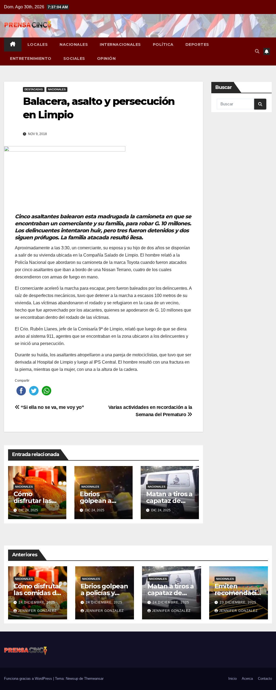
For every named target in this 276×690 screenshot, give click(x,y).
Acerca (247, 679)
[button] (257, 51)
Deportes (197, 44)
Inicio (232, 679)
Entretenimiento (30, 58)
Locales (37, 44)
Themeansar (94, 679)
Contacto (265, 679)
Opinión (106, 58)
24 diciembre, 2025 (37, 602)
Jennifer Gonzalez (37, 611)
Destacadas (34, 89)
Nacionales (74, 44)
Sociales (74, 58)
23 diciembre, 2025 (238, 602)
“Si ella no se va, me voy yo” (52, 407)
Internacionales (120, 44)
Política (163, 44)
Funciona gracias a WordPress (28, 679)
